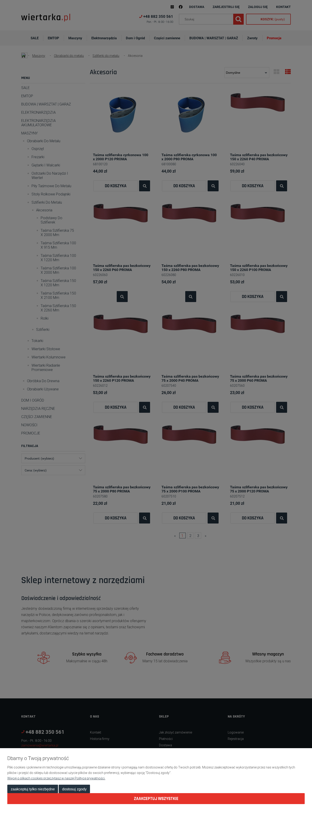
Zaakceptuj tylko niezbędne (33, 789)
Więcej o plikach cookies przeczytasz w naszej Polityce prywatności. (56, 778)
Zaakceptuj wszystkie (156, 799)
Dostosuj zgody (74, 789)
